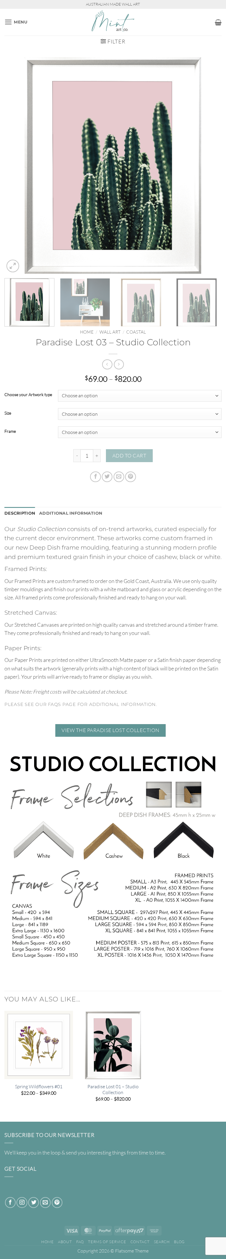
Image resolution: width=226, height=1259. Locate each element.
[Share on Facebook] (95, 477)
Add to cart (129, 455)
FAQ (80, 1241)
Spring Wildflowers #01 (38, 1086)
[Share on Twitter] (107, 477)
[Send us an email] (45, 1202)
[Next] (210, 165)
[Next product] (107, 364)
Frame (10, 431)
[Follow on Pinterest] (57, 1202)
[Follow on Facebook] (10, 1202)
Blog (179, 1241)
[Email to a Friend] (119, 477)
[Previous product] (119, 364)
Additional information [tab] (70, 513)
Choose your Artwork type (28, 395)
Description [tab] (19, 513)
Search (162, 1241)
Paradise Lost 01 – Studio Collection (113, 1090)
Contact (140, 1241)
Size (7, 413)
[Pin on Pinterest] (130, 477)
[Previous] (16, 165)
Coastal (136, 332)
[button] (16, 22)
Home (87, 332)
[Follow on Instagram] (21, 1202)
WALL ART (110, 332)
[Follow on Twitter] (33, 1202)
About (65, 1241)
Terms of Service (107, 1241)
